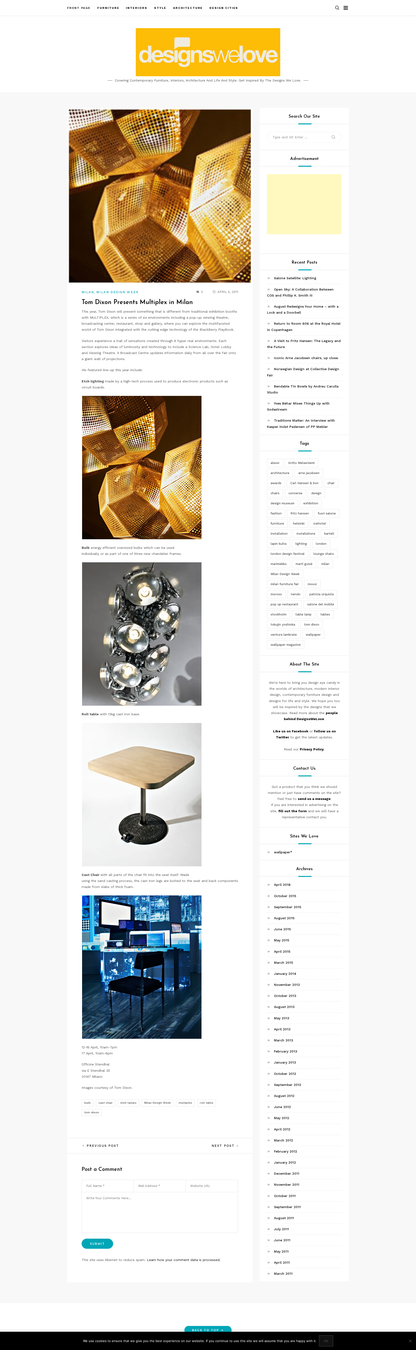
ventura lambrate (284, 635)
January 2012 (285, 1162)
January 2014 (285, 974)
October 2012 (285, 1074)
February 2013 (285, 1051)
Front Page (79, 8)
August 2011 (284, 1218)
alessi (275, 463)
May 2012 (281, 1118)
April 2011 (282, 1262)
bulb (87, 1102)
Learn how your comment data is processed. (184, 1260)
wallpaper (313, 635)
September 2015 (287, 907)
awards (276, 483)
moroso (276, 594)
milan (325, 564)
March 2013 (283, 1040)
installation (279, 534)
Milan (88, 292)
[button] (337, 8)
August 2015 (284, 918)
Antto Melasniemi (301, 463)
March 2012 (283, 1140)
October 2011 (285, 1196)
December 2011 (286, 1173)
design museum (282, 503)
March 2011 (283, 1273)
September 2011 (287, 1207)
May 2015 (281, 940)
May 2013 (281, 1018)
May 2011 (281, 1251)
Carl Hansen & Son (304, 483)
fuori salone (327, 513)
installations (306, 534)
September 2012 (287, 1085)
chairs (275, 493)
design (316, 493)
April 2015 (282, 951)
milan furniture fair (285, 584)
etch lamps (128, 1102)
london (321, 544)
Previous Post (103, 1145)
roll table (206, 1102)
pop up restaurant (284, 604)
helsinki (299, 524)
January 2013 (285, 1062)
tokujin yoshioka (283, 625)
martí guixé (304, 564)
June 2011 (282, 1240)
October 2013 (285, 996)
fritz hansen (300, 513)
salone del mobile (320, 604)
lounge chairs (323, 554)
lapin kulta (278, 544)
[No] (410, 1340)
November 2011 (286, 1185)
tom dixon (91, 1112)
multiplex (185, 1102)
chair (331, 483)
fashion (276, 513)
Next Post (223, 1145)
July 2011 (281, 1229)
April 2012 (282, 1129)
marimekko (279, 564)
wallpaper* (283, 852)
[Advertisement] (304, 204)
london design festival (288, 554)
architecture (280, 473)
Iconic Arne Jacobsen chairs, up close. (306, 358)
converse (295, 493)
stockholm (278, 614)
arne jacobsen (308, 473)
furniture (277, 524)
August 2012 (284, 1096)
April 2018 (282, 885)
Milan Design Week (117, 292)
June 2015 (282, 929)
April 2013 (282, 1029)
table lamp (303, 614)
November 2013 (287, 985)
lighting (301, 544)
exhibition (310, 503)
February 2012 (285, 1151)
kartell (329, 534)
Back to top (205, 1330)
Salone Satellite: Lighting (295, 278)
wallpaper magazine (286, 645)
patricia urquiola (321, 594)
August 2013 (284, 1007)
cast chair (105, 1102)
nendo (295, 594)
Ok (326, 1341)
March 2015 (283, 962)
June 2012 (282, 1107)
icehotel (319, 524)
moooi (312, 584)
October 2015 (285, 896)
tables (325, 614)
